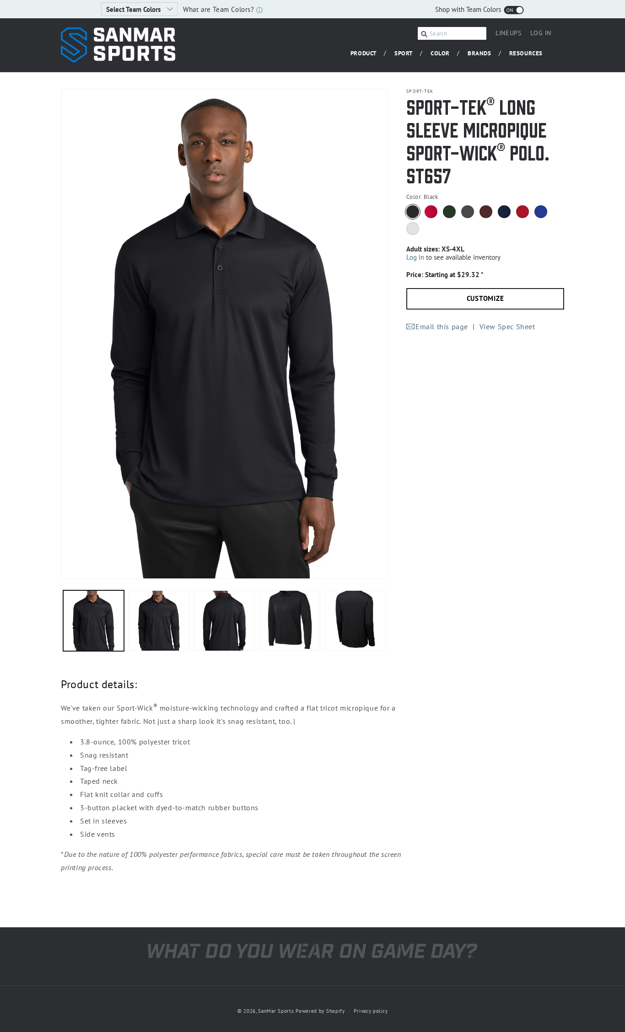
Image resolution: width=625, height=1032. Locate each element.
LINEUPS (508, 33)
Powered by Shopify (320, 1011)
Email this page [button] (441, 326)
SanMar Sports (276, 1011)
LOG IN (540, 34)
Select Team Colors (134, 9)
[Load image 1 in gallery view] (93, 620)
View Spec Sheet (507, 326)
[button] (367, 53)
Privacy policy (371, 1010)
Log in (415, 257)
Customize (485, 298)
